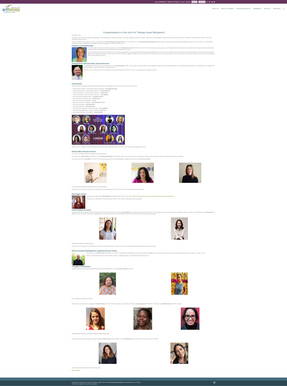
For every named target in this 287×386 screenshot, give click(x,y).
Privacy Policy (119, 382)
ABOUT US (215, 8)
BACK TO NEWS (76, 370)
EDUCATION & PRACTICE (243, 8)
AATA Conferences (160, 2)
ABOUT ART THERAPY (227, 8)
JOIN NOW (202, 2)
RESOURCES (276, 8)
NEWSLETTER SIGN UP (173, 2)
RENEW (213, 2)
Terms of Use (111, 382)
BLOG (183, 2)
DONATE (188, 2)
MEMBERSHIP (257, 8)
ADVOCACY (267, 8)
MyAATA (194, 2)
